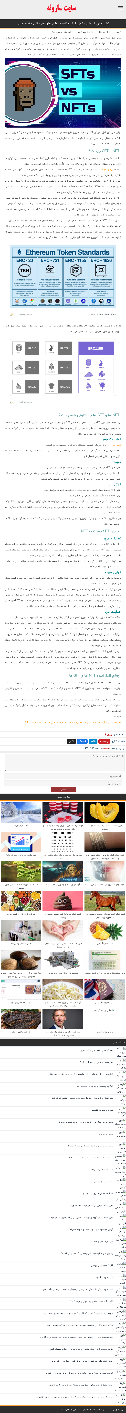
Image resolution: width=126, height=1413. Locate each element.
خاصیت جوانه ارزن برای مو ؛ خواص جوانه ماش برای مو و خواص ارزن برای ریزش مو (74, 1397)
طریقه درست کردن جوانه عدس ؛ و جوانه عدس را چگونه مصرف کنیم (81, 1349)
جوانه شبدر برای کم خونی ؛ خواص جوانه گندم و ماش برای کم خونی (82, 1361)
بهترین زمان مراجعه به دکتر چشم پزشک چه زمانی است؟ (63, 856)
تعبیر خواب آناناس (105, 943)
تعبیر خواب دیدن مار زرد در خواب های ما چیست (105, 827)
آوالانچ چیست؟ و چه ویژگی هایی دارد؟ (63, 884)
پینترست (104, 741)
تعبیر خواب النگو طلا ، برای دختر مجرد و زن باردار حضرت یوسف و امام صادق (105, 856)
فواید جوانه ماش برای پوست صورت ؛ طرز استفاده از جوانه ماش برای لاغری (63, 1004)
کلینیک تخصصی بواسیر (21, 1002)
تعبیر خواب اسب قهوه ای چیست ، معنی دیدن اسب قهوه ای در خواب (105, 915)
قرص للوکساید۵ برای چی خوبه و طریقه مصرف (105, 973)
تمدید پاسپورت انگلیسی (105, 1002)
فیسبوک (82, 741)
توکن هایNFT (113, 445)
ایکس (71, 741)
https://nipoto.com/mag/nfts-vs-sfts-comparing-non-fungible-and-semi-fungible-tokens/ (73, 722)
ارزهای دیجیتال (105, 170)
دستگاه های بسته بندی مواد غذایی (63, 973)
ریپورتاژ (108, 734)
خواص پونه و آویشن (105, 1032)
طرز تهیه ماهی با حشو (21, 1032)
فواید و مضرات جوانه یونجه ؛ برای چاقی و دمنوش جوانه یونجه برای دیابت (79, 1373)
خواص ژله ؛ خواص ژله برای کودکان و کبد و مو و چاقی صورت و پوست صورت (63, 827)
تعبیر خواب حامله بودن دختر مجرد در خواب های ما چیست (63, 945)
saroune (106, 748)
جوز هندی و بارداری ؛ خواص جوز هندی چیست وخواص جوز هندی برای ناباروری (21, 974)
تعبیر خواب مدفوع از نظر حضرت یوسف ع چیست (63, 915)
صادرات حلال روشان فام (21, 943)
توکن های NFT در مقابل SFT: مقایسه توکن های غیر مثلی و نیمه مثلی (80, 1074)
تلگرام (93, 741)
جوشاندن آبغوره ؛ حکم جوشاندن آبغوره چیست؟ (21, 886)
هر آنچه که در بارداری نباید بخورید (21, 914)
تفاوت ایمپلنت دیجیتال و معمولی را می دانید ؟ (105, 884)
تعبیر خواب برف (21, 825)
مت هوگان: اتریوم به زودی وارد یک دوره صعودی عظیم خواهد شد (63, 1033)
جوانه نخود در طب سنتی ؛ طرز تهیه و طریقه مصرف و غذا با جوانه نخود (81, 1385)
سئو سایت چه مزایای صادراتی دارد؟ (21, 855)
